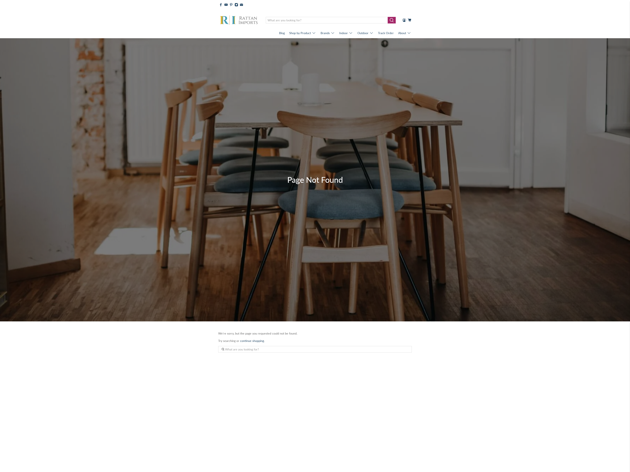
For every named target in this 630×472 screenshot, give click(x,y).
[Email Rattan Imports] (241, 5)
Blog (282, 33)
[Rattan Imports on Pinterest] (231, 5)
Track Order (386, 33)
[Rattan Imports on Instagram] (236, 5)
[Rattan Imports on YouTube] (226, 5)
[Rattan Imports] (239, 20)
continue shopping (252, 341)
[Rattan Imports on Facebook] (221, 5)
